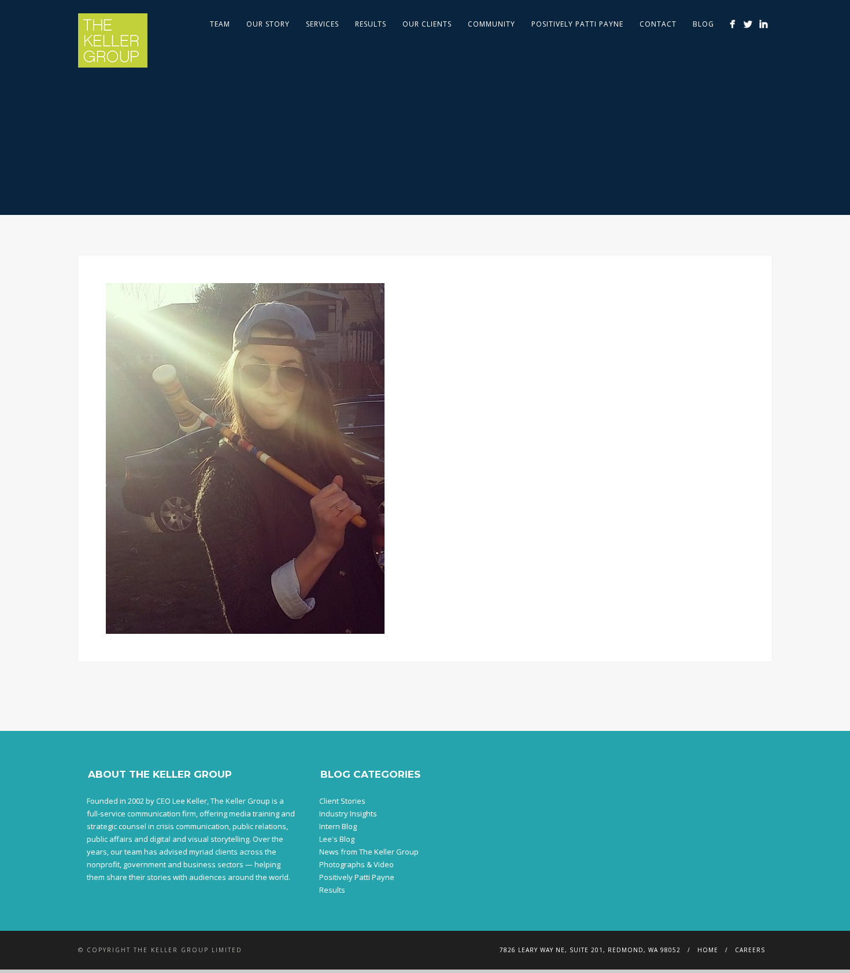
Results (370, 24)
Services (322, 24)
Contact (658, 24)
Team (220, 24)
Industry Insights (348, 813)
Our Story (268, 24)
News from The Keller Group (369, 851)
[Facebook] (732, 24)
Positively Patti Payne (577, 24)
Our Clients (427, 24)
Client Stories (342, 801)
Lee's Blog (336, 839)
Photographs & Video (356, 864)
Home (707, 950)
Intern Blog (338, 826)
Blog (703, 24)
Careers (750, 950)
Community (491, 24)
